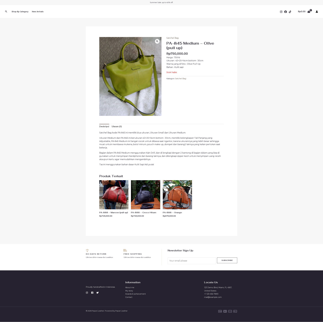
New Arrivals (38, 11)
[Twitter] (97, 293)
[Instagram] (281, 11)
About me (129, 287)
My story (129, 291)
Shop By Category (20, 11)
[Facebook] (285, 11)
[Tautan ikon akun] (317, 11)
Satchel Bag (172, 38)
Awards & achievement (135, 294)
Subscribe (227, 260)
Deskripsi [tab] (104, 126)
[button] (6, 11)
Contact (128, 297)
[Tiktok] (290, 11)
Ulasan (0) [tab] (117, 126)
